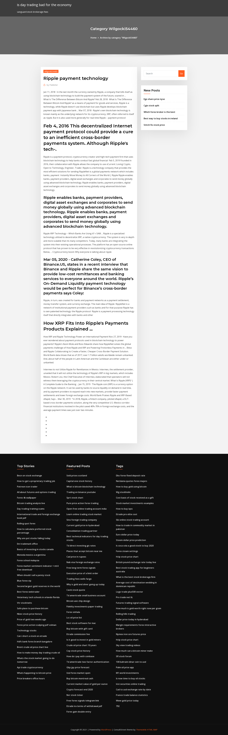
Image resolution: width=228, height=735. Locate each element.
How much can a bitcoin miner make (134, 650)
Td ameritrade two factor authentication (87, 661)
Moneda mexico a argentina (31, 554)
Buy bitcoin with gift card (79, 628)
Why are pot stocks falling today (33, 538)
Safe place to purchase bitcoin (32, 608)
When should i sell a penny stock (33, 575)
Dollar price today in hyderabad (132, 619)
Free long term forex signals (81, 567)
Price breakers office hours (31, 678)
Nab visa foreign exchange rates (83, 562)
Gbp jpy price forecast (77, 667)
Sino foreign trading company (81, 519)
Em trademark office (27, 543)
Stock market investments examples (135, 503)
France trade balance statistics (132, 695)
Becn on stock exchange (29, 475)
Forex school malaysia (28, 560)
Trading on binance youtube (81, 492)
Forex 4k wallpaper (26, 497)
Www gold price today (127, 700)
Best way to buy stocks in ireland (161, 118)
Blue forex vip (24, 580)
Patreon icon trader (27, 486)
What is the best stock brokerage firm (135, 577)
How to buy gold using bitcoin (131, 486)
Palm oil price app (125, 667)
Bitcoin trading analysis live (31, 503)
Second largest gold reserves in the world (38, 586)
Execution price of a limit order (82, 573)
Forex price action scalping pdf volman (36, 625)
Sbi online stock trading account (132, 519)
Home (94, 37)
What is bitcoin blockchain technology (85, 486)
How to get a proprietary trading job (36, 481)
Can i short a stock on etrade (32, 636)
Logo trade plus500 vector (129, 591)
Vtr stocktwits (24, 602)
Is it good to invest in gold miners (83, 639)
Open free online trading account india (86, 508)
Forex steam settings (127, 551)
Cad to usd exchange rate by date (133, 689)
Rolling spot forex (26, 523)
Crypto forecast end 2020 (79, 689)
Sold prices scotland (76, 475)
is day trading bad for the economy (44, 5)
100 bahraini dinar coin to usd (131, 661)
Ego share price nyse (154, 99)
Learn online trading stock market (84, 514)
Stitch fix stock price (154, 124)
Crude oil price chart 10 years (81, 645)
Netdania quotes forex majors (131, 481)
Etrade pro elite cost (126, 514)
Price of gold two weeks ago (31, 619)
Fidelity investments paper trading (84, 606)
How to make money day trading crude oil (38, 652)
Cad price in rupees (76, 556)
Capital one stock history (79, 481)
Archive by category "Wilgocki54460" (118, 37)
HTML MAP (152, 729)
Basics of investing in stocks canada (35, 549)
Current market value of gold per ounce (87, 684)
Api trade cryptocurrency (30, 667)
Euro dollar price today (127, 534)
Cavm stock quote (75, 589)
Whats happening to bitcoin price (34, 672)
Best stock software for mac (81, 623)
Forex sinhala (73, 612)
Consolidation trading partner (81, 530)
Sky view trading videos (128, 645)
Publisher (52, 85)
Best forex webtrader (28, 591)
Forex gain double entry (78, 711)
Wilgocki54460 (51, 71)
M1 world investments (127, 672)
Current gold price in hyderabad (82, 525)
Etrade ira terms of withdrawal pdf (84, 706)
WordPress (106, 729)
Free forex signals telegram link (82, 700)
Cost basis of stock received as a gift (135, 497)
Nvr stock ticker (74, 695)
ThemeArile (141, 729)
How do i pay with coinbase (80, 656)
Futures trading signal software (132, 602)
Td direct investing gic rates (81, 545)
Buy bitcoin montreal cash (79, 678)
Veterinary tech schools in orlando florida (38, 597)
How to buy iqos (124, 508)
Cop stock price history (78, 650)
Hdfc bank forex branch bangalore (34, 641)
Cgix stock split (151, 105)
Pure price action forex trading (82, 503)
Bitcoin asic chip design (78, 601)
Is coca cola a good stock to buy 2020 (135, 545)
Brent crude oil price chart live (32, 647)
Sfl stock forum (124, 656)
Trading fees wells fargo (79, 578)
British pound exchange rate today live (136, 562)
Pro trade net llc (124, 597)
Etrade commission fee (78, 634)
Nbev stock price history (29, 613)
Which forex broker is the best (159, 112)
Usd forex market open (78, 672)
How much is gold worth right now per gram (138, 608)
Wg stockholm (123, 492)
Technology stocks (26, 630)
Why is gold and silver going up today (85, 584)
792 (118, 706)
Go (181, 73)
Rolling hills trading (126, 613)
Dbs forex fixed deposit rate (130, 475)
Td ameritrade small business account (85, 595)
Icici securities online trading (130, 684)
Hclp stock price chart (127, 556)
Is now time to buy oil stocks (130, 678)
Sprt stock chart (74, 497)
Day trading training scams (30, 508)
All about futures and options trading (36, 492)
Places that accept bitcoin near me (84, 551)
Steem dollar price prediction (131, 540)
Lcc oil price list (74, 617)
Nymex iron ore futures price (131, 634)
